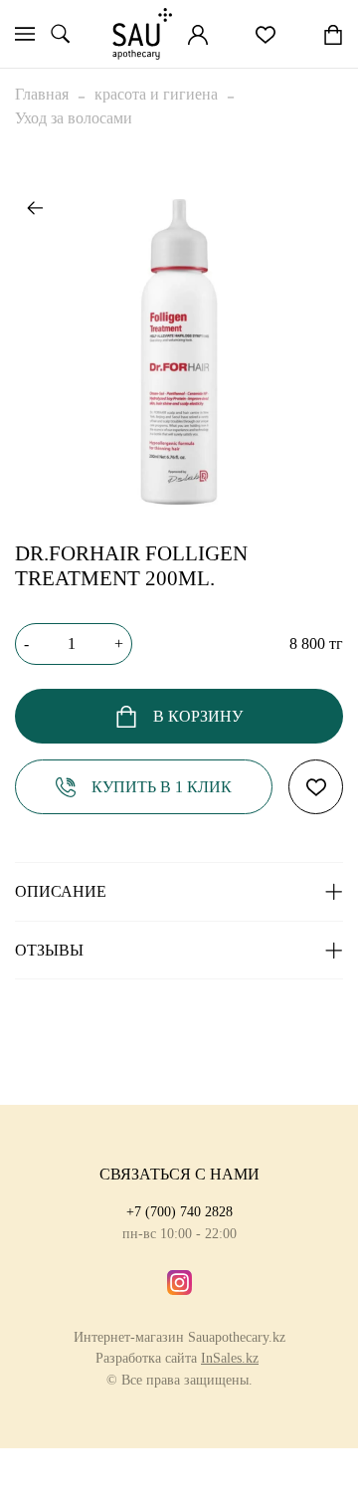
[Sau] (142, 34)
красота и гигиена (156, 94)
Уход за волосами (73, 117)
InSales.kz (230, 1358)
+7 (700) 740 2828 (179, 1211)
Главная (42, 94)
